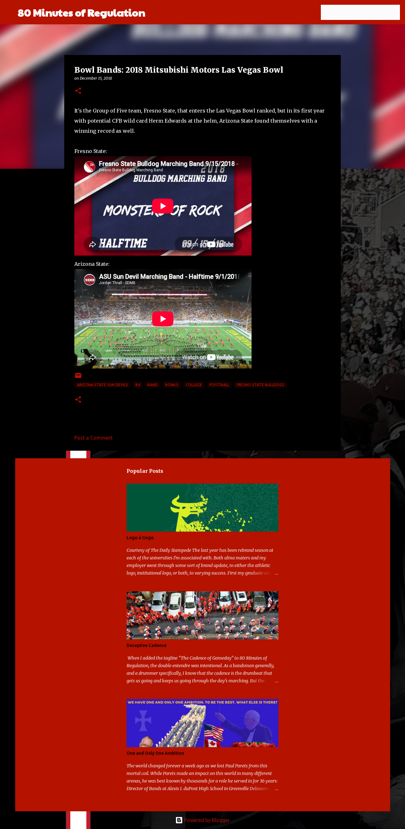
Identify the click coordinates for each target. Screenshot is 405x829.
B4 (137, 385)
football (219, 385)
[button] (78, 91)
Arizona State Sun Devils (102, 385)
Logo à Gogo (140, 537)
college (194, 385)
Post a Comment (93, 438)
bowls (171, 385)
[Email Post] (78, 378)
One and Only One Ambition (155, 753)
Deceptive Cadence (146, 645)
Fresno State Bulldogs (260, 385)
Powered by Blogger (206, 820)
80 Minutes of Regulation (81, 12)
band (152, 385)
